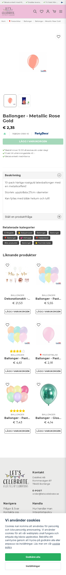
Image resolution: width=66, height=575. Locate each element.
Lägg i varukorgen (17, 311)
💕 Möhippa (25, 238)
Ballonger (28, 21)
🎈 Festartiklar (15, 21)
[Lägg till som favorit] (41, 11)
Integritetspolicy (42, 512)
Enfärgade (9, 233)
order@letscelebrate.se (45, 494)
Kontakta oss (11, 512)
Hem (3, 21)
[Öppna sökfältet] (35, 11)
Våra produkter (10, 243)
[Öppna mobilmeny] (61, 11)
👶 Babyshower (25, 233)
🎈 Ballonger (10, 238)
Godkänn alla (33, 557)
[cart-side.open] (54, 11)
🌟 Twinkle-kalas (43, 243)
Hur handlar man (42, 508)
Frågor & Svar (11, 508)
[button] (62, 2)
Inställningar (33, 566)
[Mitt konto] (48, 11)
